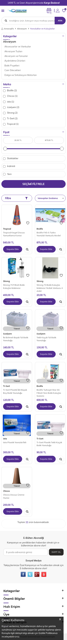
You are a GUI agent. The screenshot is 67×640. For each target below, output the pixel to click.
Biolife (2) (12, 90)
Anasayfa (9, 28)
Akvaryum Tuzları (13, 51)
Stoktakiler (12, 158)
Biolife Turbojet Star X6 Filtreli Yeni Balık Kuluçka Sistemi (49, 393)
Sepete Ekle (13, 249)
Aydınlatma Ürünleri (14, 60)
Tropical (7, 228)
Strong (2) (12, 112)
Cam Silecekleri (12, 70)
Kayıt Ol (56, 552)
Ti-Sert (6, 386)
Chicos (6, 491)
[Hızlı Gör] (27, 249)
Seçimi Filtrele (33, 184)
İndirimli (11, 166)
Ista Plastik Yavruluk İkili (14, 442)
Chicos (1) (12, 96)
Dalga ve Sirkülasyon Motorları (20, 75)
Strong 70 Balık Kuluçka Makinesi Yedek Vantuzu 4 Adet (50, 288)
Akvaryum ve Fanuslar (16, 56)
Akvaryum (22, 28)
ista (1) (10, 101)
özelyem (7, 333)
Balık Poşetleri (11, 65)
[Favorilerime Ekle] (27, 223)
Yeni (9, 174)
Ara (60, 20)
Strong (6, 281)
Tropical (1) (13, 124)
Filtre (8, 198)
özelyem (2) (13, 107)
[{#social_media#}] (23, 574)
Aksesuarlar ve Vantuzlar (17, 46)
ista (5, 438)
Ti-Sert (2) (12, 118)
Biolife (40, 228)
